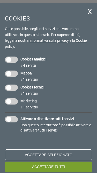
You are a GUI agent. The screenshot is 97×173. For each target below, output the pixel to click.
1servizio (29, 79)
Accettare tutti (48, 167)
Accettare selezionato (48, 155)
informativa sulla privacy (49, 40)
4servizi (28, 65)
